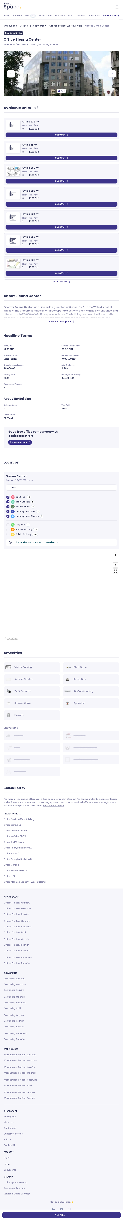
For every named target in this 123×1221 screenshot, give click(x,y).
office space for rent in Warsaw (58, 799)
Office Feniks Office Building (19, 819)
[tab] (5, 15)
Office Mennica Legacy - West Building (25, 881)
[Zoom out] (115, 560)
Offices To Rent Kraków (16, 914)
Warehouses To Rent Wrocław (20, 1060)
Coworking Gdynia (14, 1015)
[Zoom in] (115, 555)
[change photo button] (112, 74)
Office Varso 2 (12, 853)
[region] (61, 596)
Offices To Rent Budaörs (17, 963)
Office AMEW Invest (14, 842)
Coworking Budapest (15, 1033)
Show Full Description (60, 321)
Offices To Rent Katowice (17, 926)
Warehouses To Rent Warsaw (20, 1054)
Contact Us (10, 1145)
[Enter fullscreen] (115, 571)
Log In (7, 1157)
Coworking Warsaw (14, 978)
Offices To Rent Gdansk (17, 921)
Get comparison (18, 442)
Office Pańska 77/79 (15, 836)
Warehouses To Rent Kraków (19, 1067)
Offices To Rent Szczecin (17, 950)
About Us (9, 1122)
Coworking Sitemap (14, 1188)
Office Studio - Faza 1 (15, 870)
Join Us (7, 1139)
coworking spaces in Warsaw (54, 802)
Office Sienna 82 (12, 824)
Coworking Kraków (14, 989)
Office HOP (9, 876)
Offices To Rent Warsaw (33, 25)
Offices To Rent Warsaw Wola (65, 25)
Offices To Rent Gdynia (16, 939)
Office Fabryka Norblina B (18, 859)
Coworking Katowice (15, 1002)
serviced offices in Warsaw (88, 802)
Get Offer (60, 134)
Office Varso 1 (11, 864)
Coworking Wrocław (15, 984)
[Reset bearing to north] (115, 564)
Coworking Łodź (12, 1008)
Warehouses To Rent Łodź (18, 1085)
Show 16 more (60, 281)
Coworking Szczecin (14, 1026)
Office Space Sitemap (15, 1182)
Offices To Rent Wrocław (17, 908)
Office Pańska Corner (15, 830)
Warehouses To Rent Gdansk (20, 1072)
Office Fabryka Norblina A (18, 847)
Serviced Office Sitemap (17, 1193)
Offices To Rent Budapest (18, 957)
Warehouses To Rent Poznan (19, 1098)
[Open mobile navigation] (117, 6)
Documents (10, 1169)
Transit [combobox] (12, 487)
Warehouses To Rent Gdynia (19, 1092)
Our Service (10, 1128)
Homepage (10, 1116)
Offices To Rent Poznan (16, 944)
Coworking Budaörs (14, 1039)
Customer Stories (13, 1133)
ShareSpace (10, 25)
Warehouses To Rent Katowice (20, 1079)
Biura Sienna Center (53, 805)
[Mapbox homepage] (11, 638)
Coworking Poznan (14, 1020)
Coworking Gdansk (14, 996)
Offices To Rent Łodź (15, 932)
